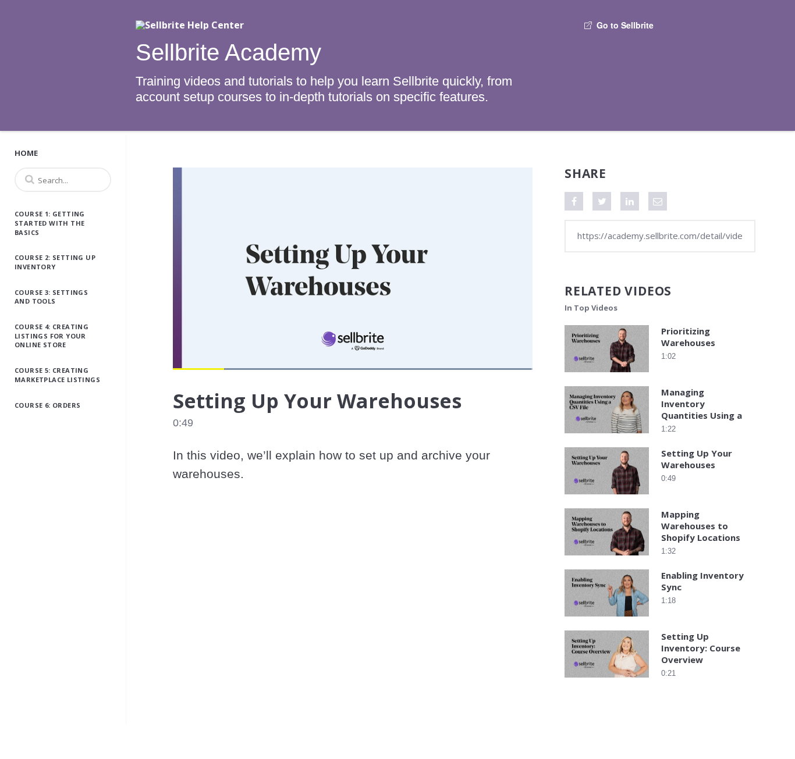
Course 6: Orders (47, 405)
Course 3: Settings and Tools (51, 297)
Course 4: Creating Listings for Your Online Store (51, 335)
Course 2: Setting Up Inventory (55, 262)
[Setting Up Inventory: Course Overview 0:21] (607, 680)
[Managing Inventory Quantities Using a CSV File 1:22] (607, 435)
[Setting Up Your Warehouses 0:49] (607, 497)
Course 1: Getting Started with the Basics (50, 222)
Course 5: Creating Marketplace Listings (57, 375)
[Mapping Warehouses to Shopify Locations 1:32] (607, 558)
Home (26, 153)
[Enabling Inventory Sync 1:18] (607, 619)
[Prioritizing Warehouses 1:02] (607, 374)
